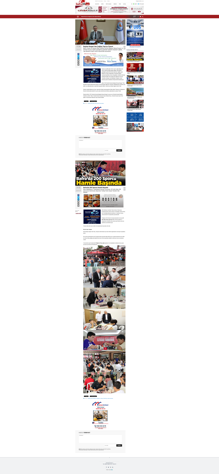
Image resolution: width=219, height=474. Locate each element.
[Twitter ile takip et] (108, 467)
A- (124, 48)
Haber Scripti (108, 469)
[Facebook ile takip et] (106, 467)
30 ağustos (98, 398)
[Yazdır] (78, 62)
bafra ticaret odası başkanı (99, 103)
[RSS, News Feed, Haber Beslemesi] (111, 467)
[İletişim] (140, 16)
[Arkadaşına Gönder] (78, 60)
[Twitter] (78, 56)
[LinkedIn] (78, 58)
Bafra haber (93, 103)
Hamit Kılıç (105, 398)
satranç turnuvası (110, 398)
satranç (101, 398)
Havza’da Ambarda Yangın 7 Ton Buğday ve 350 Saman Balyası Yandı (94, 16)
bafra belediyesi (93, 398)
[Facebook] (78, 54)
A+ (124, 46)
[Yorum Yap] (78, 65)
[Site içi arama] (142, 16)
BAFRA (89, 103)
